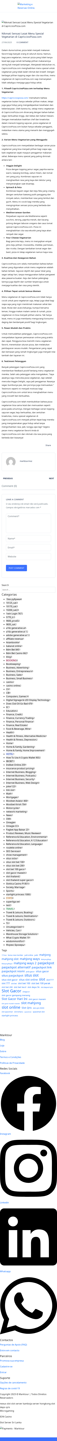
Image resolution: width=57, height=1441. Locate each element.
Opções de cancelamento (13, 1382)
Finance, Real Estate (16, 725)
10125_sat (11, 602)
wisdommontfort (15, 941)
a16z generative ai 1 (16, 631)
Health (9, 732)
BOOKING (11, 660)
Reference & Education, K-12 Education (26, 840)
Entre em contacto (9, 1350)
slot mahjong (31, 1003)
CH (7, 689)
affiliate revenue (14, 638)
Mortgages (12, 797)
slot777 (50, 979)
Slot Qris (27, 1007)
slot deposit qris (47, 987)
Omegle (10, 822)
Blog (2, 1039)
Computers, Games (16, 696)
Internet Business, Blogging (20, 772)
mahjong (45, 955)
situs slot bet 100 (15, 862)
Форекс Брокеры (15, 944)
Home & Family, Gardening (20, 746)
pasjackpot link (42, 967)
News (9, 815)
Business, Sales (14, 674)
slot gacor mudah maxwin (11, 1004)
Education (11, 710)
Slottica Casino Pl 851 (17, 883)
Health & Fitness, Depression (21, 739)
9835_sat (10, 624)
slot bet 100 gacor (15, 869)
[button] (48, 4)
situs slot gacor (10, 979)
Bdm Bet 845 (12, 649)
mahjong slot (10, 959)
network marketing (16, 811)
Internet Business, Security (20, 779)
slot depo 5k (34, 987)
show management (16, 854)
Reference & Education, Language (24, 844)
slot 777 (6, 983)
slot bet (14, 983)
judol (36, 955)
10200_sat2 (12, 610)
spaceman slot (39, 1011)
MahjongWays (46, 959)
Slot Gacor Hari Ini (14, 999)
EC (7, 707)
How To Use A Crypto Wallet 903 (22, 757)
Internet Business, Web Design (22, 782)
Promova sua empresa (12, 1360)
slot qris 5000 (38, 1008)
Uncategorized (14, 926)
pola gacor (30, 971)
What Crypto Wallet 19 (17, 937)
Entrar (3, 1372)
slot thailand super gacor (19, 880)
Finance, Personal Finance (19, 721)
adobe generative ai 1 (17, 635)
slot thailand (12, 876)
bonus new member (15, 955)
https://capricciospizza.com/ (15, 97)
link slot (10, 790)
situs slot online (28, 979)
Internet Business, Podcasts (20, 775)
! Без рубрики (13, 599)
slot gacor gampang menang (16, 995)
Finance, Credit (14, 714)
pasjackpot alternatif (16, 967)
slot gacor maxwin (15, 872)
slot (42, 979)
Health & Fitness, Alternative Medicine (26, 736)
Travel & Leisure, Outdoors (20, 919)
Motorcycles (12, 808)
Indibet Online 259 (15, 764)
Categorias (9, 594)
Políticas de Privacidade (12, 1062)
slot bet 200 (7, 987)
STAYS (9, 898)
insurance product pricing (19, 768)
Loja (2, 1045)
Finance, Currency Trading (19, 718)
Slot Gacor (11, 991)
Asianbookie (12, 642)
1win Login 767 (14, 613)
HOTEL (9, 754)
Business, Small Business (19, 678)
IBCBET (9, 761)
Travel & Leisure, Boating (19, 912)
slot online (11, 1007)
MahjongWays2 (7, 964)
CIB (8, 692)
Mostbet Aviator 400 (16, 800)
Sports (9, 890)
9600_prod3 (12, 620)
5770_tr (10, 617)
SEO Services (13, 851)
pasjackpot (46, 963)
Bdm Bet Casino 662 (16, 653)
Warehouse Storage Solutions (21, 934)
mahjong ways (30, 959)
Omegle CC (12, 826)
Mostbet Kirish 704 (16, 804)
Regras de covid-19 (10, 1388)
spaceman (28, 1012)
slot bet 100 (24, 983)
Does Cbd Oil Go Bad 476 (19, 703)
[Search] (52, 590)
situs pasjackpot (12, 975)
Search (5, 585)
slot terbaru (18, 1012)
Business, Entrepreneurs (19, 671)
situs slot (31, 975)
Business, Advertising (17, 667)
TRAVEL (10, 908)
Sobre (3, 1051)
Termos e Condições (10, 1057)
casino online (13, 685)
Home (9, 743)
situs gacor (42, 971)
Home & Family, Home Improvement (25, 750)
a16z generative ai (15, 628)
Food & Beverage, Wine (18, 728)
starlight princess (10, 1015)
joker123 (10, 786)
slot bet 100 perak (40, 983)
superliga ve (12, 901)
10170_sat (11, 606)
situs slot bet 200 (15, 865)
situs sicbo (11, 858)
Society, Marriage (15, 887)
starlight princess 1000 (18, 894)
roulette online (14, 847)
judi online (28, 955)
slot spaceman (7, 1012)
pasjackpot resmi (13, 971)
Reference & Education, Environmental (26, 836)
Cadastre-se (6, 1366)
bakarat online (13, 646)
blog (8, 656)
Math (9, 793)
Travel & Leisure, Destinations (21, 916)
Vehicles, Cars (13, 930)
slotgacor (26, 992)
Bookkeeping (13, 664)
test (8, 905)
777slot (4, 955)
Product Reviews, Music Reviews (23, 833)
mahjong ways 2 (25, 963)
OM (8, 818)
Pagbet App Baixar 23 (17, 829)
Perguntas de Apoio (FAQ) (13, 1344)
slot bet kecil (20, 987)
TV (7, 923)
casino (9, 682)
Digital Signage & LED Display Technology (27, 700)
